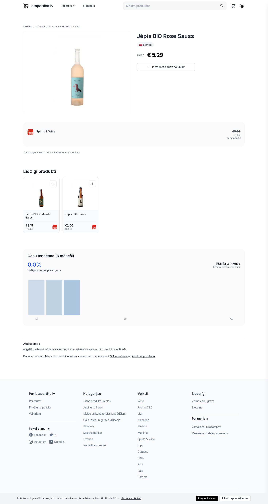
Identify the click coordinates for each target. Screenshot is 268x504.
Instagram (40, 441)
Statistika (89, 5)
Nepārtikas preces (94, 445)
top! (140, 445)
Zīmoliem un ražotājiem (206, 427)
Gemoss (143, 451)
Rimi (140, 464)
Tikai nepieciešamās (235, 498)
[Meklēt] (222, 6)
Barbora (142, 477)
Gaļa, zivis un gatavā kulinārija (101, 420)
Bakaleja (88, 426)
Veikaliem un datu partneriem (210, 433)
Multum (142, 426)
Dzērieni (40, 26)
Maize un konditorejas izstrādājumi (104, 413)
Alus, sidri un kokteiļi (60, 26)
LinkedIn (59, 441)
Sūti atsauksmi (119, 356)
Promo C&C (145, 407)
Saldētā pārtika (92, 432)
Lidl (140, 413)
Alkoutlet (143, 420)
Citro (141, 458)
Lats (140, 471)
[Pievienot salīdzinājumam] (53, 183)
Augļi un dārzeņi (93, 407)
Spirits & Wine (45, 131)
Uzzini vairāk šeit (131, 498)
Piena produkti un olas (97, 401)
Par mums (35, 401)
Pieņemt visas (207, 498)
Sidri (77, 26)
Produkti (66, 5)
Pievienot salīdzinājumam (168, 66)
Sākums (27, 26)
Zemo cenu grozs (203, 401)
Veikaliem (35, 413)
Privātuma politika (40, 407)
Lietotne (197, 407)
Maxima (143, 432)
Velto (141, 401)
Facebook (40, 434)
